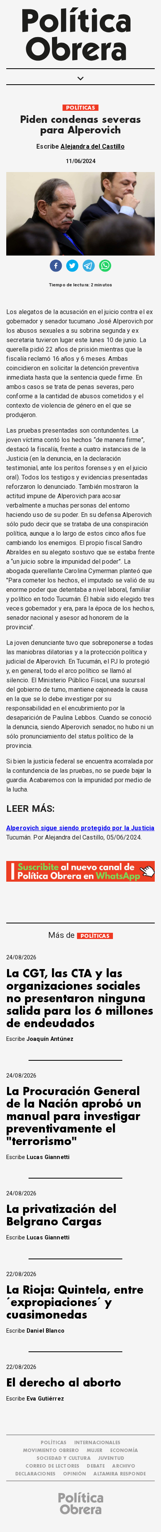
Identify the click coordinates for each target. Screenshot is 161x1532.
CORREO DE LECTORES (52, 1466)
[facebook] (56, 266)
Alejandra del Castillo (92, 146)
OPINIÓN (74, 1474)
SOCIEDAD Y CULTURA (64, 1458)
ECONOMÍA (124, 1451)
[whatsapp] (105, 266)
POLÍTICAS (80, 107)
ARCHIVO (123, 1466)
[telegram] (88, 266)
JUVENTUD (111, 1458)
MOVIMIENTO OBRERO (51, 1451)
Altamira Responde (119, 1474)
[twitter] (72, 266)
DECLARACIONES (35, 1474)
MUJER (95, 1451)
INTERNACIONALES (97, 1443)
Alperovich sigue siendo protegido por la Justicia (80, 828)
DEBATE (96, 1466)
